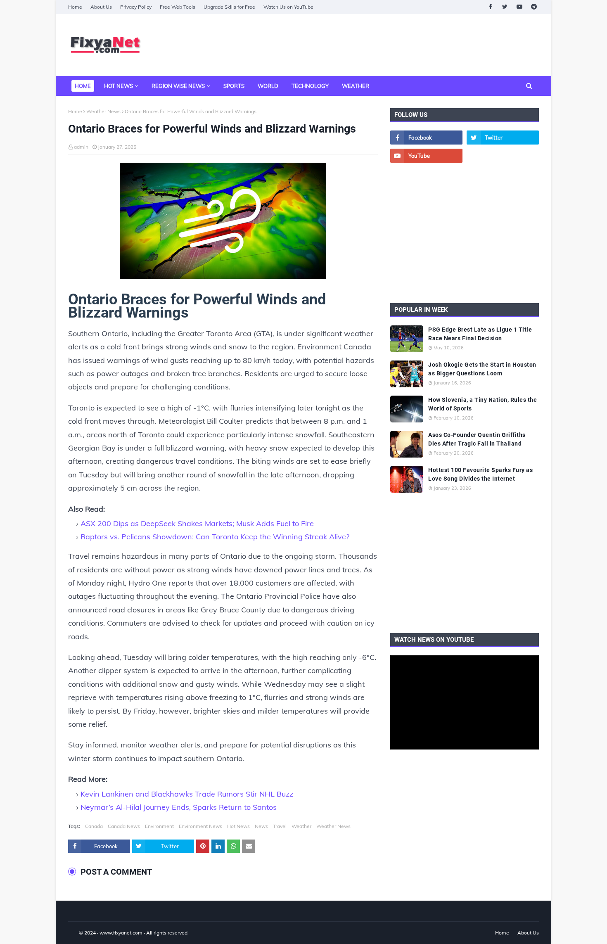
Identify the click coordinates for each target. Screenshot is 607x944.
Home (75, 7)
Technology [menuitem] (310, 86)
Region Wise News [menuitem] (178, 86)
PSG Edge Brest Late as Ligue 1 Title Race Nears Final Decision (480, 334)
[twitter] (505, 7)
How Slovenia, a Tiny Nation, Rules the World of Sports (482, 404)
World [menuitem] (268, 86)
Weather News (103, 111)
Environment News (200, 826)
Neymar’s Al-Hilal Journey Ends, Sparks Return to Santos (179, 807)
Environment (159, 826)
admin (81, 147)
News (261, 826)
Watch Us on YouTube (288, 7)
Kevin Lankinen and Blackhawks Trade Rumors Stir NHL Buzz (187, 794)
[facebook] (490, 7)
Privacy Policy (136, 7)
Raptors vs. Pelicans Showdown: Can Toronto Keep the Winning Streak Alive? (215, 536)
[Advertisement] (388, 45)
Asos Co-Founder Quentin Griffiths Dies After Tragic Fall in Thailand (477, 439)
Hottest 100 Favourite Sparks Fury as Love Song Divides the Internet (480, 474)
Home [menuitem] (83, 86)
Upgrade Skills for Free (229, 7)
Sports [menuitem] (233, 86)
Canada (94, 826)
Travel (280, 826)
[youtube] (519, 7)
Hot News (238, 826)
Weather (301, 826)
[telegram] (534, 7)
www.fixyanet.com (121, 933)
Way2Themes (77, 932)
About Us (101, 7)
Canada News (124, 826)
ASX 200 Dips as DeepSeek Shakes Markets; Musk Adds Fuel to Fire (197, 523)
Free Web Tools (177, 7)
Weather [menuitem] (355, 86)
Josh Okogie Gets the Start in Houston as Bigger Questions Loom (482, 369)
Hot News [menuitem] (118, 86)
